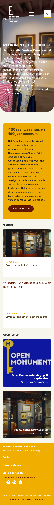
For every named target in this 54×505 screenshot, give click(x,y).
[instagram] (14, 482)
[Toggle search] (47, 14)
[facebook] (8, 482)
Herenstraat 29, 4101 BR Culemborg (21, 450)
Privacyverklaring (25, 499)
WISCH (13, 499)
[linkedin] (20, 482)
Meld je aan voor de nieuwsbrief (19, 477)
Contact (7, 457)
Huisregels (39, 499)
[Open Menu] (31, 14)
